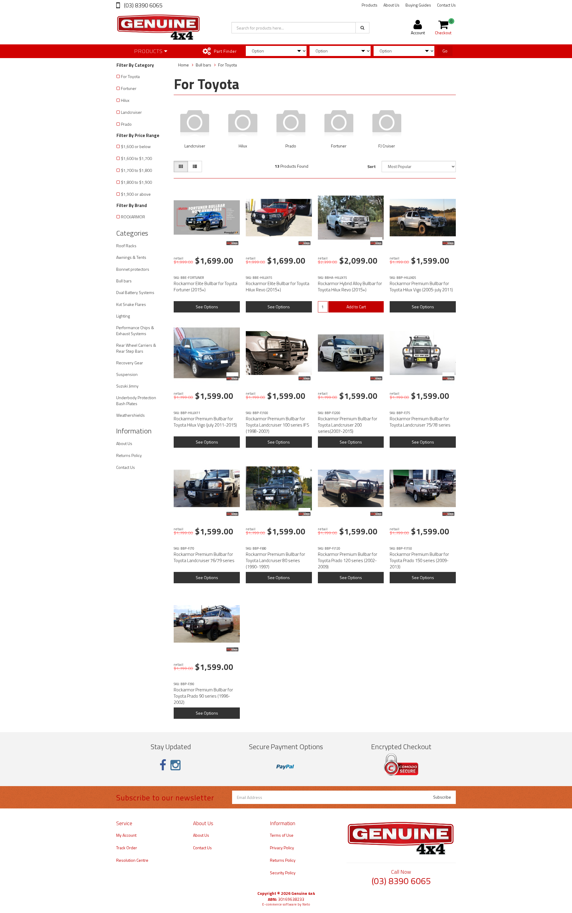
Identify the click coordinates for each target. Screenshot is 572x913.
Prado (126, 124)
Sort (371, 166)
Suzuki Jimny (127, 386)
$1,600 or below (136, 146)
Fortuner (128, 88)
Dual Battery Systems (135, 292)
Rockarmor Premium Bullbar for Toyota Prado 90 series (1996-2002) (203, 696)
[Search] (362, 27)
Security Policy (283, 873)
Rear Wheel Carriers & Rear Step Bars (136, 348)
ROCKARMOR (133, 217)
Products (369, 5)
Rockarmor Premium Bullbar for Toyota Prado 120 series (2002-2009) (347, 560)
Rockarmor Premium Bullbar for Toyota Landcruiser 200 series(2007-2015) (347, 425)
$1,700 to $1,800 (136, 170)
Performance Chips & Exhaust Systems (135, 330)
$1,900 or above (136, 194)
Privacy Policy (282, 847)
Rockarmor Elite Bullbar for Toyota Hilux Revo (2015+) (277, 286)
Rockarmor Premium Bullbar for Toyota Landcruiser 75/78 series (420, 421)
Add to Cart (356, 307)
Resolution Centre (132, 860)
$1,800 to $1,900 (136, 182)
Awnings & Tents (131, 257)
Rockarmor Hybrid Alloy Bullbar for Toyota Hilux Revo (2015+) (350, 286)
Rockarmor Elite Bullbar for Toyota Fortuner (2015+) (205, 286)
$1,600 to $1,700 (136, 158)
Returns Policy (129, 455)
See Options (207, 307)
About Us (391, 5)
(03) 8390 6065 (142, 5)
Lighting (123, 316)
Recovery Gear (129, 363)
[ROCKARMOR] (232, 243)
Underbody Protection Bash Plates (136, 400)
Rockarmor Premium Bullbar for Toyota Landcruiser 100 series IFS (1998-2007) (277, 425)
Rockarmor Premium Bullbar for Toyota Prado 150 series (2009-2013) (419, 560)
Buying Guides (418, 5)
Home (183, 65)
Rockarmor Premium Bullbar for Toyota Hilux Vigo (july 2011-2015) (205, 421)
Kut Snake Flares (131, 304)
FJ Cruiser (386, 146)
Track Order (126, 847)
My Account (126, 835)
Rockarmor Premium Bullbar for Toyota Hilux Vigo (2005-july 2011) (421, 286)
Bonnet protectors (132, 269)
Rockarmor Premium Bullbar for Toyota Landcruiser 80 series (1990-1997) (275, 560)
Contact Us (446, 5)
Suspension (127, 374)
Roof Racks (126, 245)
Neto (306, 904)
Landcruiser (131, 112)
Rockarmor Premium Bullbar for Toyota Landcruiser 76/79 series (204, 557)
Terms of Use (281, 835)
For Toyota (130, 76)
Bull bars (124, 281)
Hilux (125, 100)
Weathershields (130, 415)
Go (444, 51)
